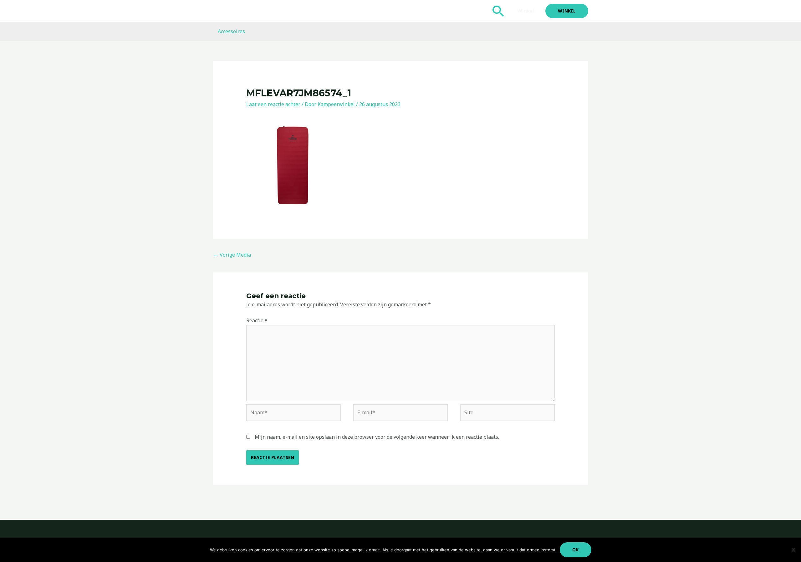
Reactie (257, 320)
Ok (575, 549)
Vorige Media (232, 254)
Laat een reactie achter (273, 104)
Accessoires (231, 31)
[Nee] (793, 550)
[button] (498, 11)
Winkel (526, 11)
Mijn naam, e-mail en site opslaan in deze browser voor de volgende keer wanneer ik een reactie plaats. (377, 436)
